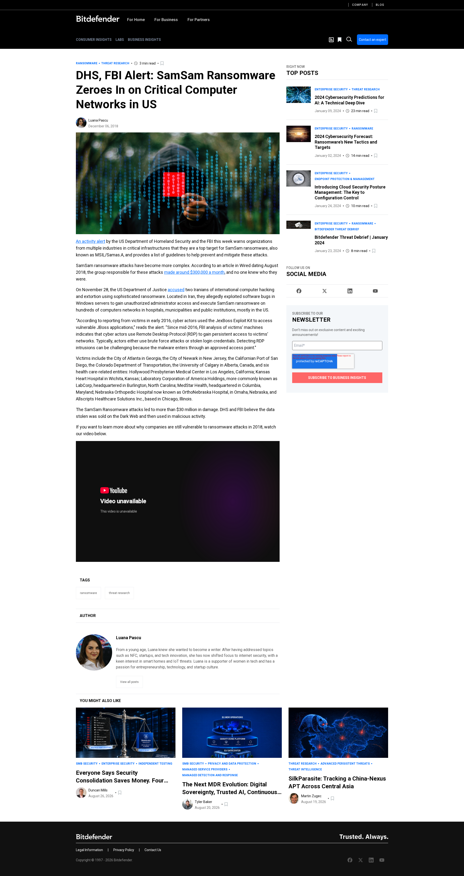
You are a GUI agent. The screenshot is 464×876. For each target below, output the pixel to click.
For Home (136, 19)
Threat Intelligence (305, 769)
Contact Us (153, 850)
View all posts (129, 682)
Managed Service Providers (204, 769)
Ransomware (86, 63)
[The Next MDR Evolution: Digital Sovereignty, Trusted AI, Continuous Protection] (232, 733)
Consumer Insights (94, 40)
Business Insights (144, 40)
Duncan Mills (98, 790)
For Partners (199, 19)
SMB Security (87, 763)
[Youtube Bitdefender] (375, 291)
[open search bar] (349, 40)
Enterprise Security (331, 89)
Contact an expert (372, 40)
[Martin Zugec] (294, 798)
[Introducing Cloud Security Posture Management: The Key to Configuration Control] (298, 189)
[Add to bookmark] (162, 63)
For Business (166, 19)
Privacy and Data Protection (232, 763)
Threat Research (115, 63)
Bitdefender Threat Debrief (337, 229)
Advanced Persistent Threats (345, 763)
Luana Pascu (98, 120)
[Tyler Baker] (187, 804)
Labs (120, 40)
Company (360, 5)
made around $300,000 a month (194, 272)
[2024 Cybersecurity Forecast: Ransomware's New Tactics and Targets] (298, 142)
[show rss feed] (331, 40)
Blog (380, 5)
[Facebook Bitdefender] (299, 291)
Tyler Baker (203, 802)
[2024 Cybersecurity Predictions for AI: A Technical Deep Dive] (298, 100)
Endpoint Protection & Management (345, 179)
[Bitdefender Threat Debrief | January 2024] (298, 237)
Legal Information (89, 850)
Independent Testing (155, 763)
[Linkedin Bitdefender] (350, 291)
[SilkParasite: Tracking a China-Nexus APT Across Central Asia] (338, 733)
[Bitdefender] (97, 18)
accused (176, 289)
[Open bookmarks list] (340, 39)
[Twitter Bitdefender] (324, 291)
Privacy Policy (123, 850)
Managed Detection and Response (210, 775)
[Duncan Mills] (81, 792)
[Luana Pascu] (81, 122)
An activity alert (90, 241)
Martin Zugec (311, 796)
